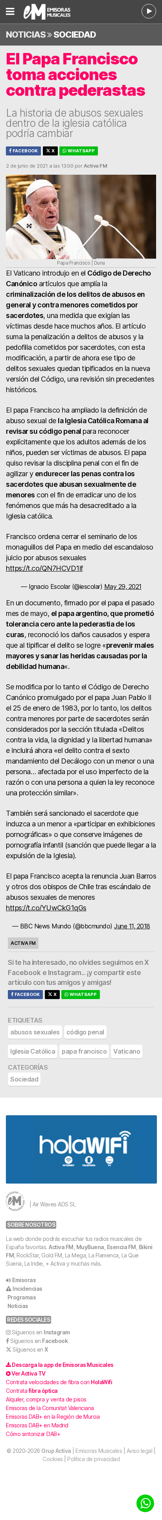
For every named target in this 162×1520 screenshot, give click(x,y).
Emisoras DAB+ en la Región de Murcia (52, 1416)
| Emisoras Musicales (81, 1450)
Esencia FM (121, 1247)
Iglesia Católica (32, 1051)
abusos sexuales (35, 1032)
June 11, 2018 (132, 926)
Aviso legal (140, 1450)
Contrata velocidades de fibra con (59, 1382)
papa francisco (84, 1051)
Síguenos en (41, 1332)
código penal (85, 1032)
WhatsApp (80, 150)
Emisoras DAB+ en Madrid (37, 1425)
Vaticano (126, 1051)
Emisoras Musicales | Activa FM (55, 12)
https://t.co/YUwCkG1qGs (46, 908)
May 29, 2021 (123, 586)
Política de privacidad (93, 1459)
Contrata (32, 1390)
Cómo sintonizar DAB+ (33, 1433)
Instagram (64, 973)
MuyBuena (90, 1247)
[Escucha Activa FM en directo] (149, 11)
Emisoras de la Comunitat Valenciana (50, 1408)
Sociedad (74, 34)
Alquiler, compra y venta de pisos (46, 1399)
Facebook (24, 150)
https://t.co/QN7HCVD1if (44, 568)
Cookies (52, 1459)
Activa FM (61, 1247)
